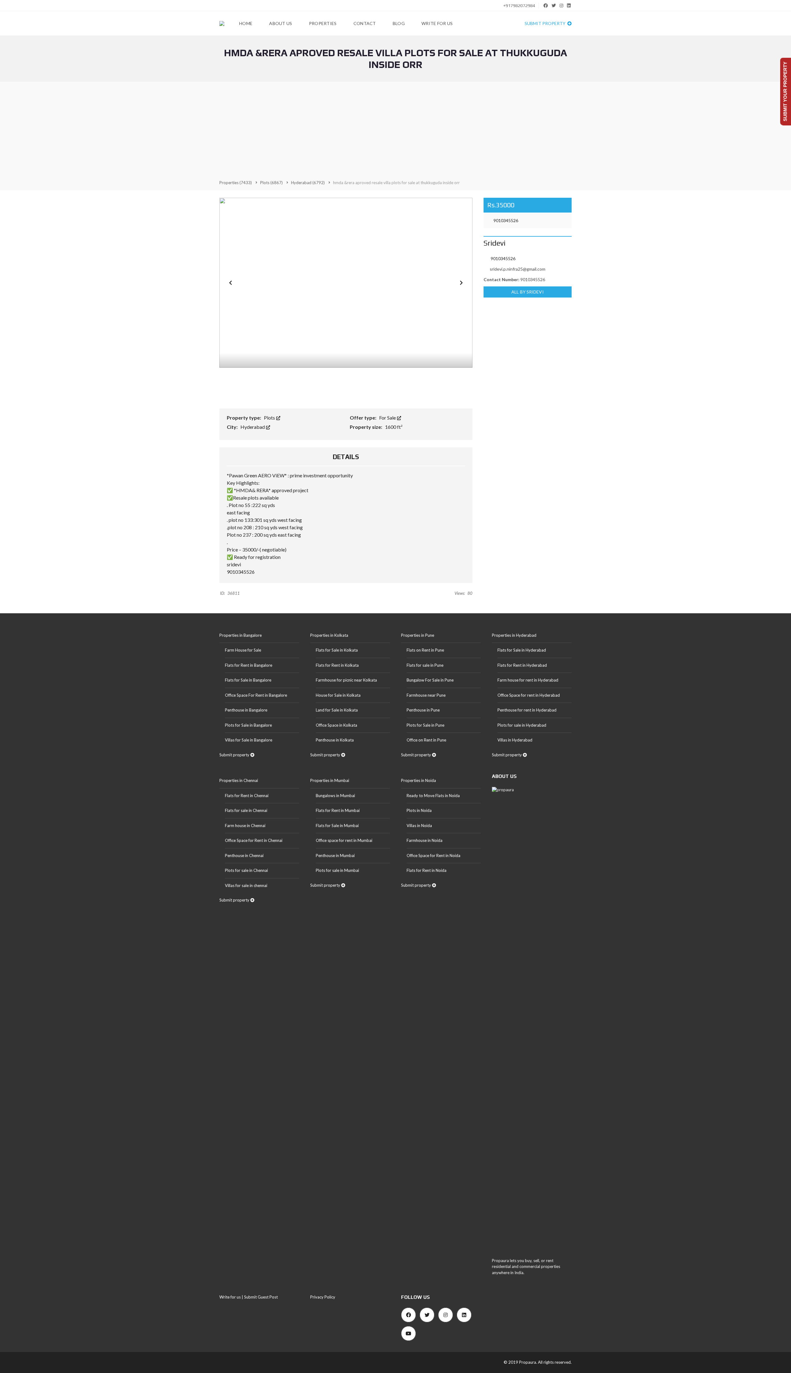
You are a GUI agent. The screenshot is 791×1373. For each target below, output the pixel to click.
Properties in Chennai (238, 780)
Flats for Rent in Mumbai (338, 810)
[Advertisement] (395, 130)
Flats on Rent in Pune (425, 650)
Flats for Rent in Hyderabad (522, 665)
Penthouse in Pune (423, 710)
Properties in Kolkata (329, 635)
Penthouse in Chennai (244, 855)
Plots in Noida (419, 810)
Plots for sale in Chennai (246, 870)
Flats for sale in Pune (425, 665)
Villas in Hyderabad (514, 739)
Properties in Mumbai (329, 780)
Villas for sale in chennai (246, 885)
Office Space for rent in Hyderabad (528, 695)
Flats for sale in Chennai (246, 810)
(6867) (271, 182)
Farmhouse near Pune (426, 695)
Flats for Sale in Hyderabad (521, 650)
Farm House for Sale (243, 650)
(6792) (308, 182)
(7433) (235, 182)
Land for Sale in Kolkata (337, 710)
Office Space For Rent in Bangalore (256, 695)
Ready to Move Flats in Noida (433, 795)
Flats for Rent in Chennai (247, 795)
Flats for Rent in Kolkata (337, 665)
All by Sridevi (527, 291)
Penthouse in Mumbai (335, 855)
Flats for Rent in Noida (426, 870)
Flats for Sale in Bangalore (248, 680)
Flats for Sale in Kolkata (337, 650)
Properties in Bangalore (240, 635)
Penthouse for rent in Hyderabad (526, 710)
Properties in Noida (418, 780)
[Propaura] (221, 23)
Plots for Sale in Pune (425, 725)
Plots (270, 417)
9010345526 (505, 220)
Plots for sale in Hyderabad (521, 725)
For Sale (388, 417)
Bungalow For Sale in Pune (430, 680)
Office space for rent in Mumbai (344, 840)
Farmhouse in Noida (424, 840)
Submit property (545, 23)
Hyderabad (253, 427)
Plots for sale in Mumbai (337, 870)
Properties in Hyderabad (514, 635)
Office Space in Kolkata (336, 725)
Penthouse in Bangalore (246, 710)
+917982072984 (518, 5)
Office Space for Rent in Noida (433, 855)
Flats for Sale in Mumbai (337, 825)
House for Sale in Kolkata (338, 695)
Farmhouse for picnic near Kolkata (346, 680)
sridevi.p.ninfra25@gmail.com (517, 269)
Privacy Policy (322, 1297)
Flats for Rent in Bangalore (248, 665)
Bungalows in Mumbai (335, 795)
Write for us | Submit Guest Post (248, 1297)
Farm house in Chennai (245, 825)
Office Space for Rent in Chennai (253, 840)
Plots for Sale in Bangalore (248, 725)
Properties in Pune (417, 635)
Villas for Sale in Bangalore (248, 739)
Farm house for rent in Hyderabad (527, 680)
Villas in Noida (419, 825)
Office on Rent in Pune (426, 739)
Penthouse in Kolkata (335, 739)
